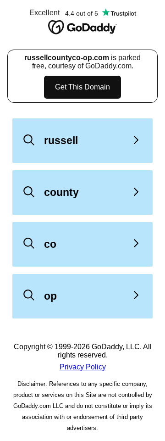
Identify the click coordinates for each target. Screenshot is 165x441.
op (50, 296)
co (50, 244)
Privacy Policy (83, 367)
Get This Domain (82, 87)
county (61, 192)
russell (61, 140)
